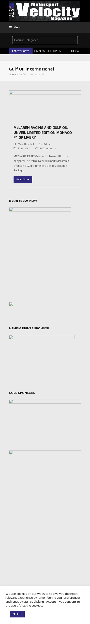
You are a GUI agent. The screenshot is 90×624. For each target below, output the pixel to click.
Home (12, 74)
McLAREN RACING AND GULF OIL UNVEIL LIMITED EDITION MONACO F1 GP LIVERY (43, 132)
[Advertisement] (45, 553)
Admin (47, 144)
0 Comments (48, 148)
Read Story (22, 179)
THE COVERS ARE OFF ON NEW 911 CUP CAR (34, 51)
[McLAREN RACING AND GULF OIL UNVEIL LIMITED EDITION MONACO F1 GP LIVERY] (45, 105)
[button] (15, 27)
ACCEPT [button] (17, 614)
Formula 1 (24, 148)
